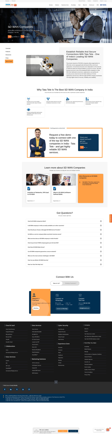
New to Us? (56, 283)
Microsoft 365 (8, 335)
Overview (8, 48)
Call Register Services (36, 363)
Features (8, 51)
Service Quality (87, 364)
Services (51, 4)
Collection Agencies (88, 357)
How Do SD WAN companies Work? (37, 221)
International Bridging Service (11, 350)
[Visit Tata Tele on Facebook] (4, 386)
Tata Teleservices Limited (89, 332)
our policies (49, 432)
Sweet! (63, 431)
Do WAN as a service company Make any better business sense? (44, 234)
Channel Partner (82, 0)
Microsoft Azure (9, 333)
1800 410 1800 (60, 304)
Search (101, 0)
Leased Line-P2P (35, 340)
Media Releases (88, 347)
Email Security (61, 328)
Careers (89, 0)
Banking (59, 358)
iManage (86, 350)
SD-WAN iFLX (34, 333)
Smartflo (7, 338)
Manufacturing (61, 363)
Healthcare (60, 353)
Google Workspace (9, 330)
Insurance (60, 348)
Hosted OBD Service (36, 367)
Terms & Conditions (88, 369)
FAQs (7, 57)
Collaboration (10, 345)
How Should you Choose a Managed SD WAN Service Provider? (44, 229)
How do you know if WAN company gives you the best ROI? (43, 242)
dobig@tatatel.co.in (84, 307)
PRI (6, 360)
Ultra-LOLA (34, 345)
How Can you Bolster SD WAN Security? (38, 260)
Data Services (36, 324)
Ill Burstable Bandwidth (36, 330)
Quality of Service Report (89, 367)
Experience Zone (65, 4)
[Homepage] (11, 5)
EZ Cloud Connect (35, 338)
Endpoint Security (61, 330)
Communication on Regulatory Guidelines (92, 352)
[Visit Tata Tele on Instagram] (29, 386)
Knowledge (73, 4)
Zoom (7, 348)
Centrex (7, 358)
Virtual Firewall (61, 335)
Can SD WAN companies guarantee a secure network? (42, 251)
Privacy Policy (87, 372)
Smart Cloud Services (10, 328)
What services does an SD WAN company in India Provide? (43, 238)
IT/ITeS (59, 360)
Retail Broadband (35, 350)
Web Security (60, 338)
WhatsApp (26, 36)
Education (60, 345)
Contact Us (95, 0)
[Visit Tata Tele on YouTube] (23, 386)
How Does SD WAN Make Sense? (36, 247)
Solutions (57, 4)
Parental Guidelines (88, 362)
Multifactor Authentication (63, 333)
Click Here (36, 307)
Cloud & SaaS (10, 324)
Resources (8, 54)
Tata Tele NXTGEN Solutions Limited (91, 337)
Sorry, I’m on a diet (73, 431)
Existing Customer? (70, 283)
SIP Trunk (8, 363)
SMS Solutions (35, 370)
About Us (85, 4)
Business (7, 0)
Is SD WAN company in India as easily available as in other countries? (46, 225)
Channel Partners (88, 355)
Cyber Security (62, 324)
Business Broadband (36, 347)
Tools (79, 4)
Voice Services (10, 355)
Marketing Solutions (38, 357)
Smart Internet (34, 328)
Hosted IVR (34, 365)
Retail (59, 350)
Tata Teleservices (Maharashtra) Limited (92, 335)
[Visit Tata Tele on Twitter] (16, 386)
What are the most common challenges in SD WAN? (41, 255)
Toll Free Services (35, 360)
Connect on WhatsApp (62, 308)
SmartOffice (8, 365)
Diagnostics (60, 355)
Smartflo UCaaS (9, 340)
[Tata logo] (103, 5)
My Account (91, 4)
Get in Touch (9, 61)
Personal (13, 0)
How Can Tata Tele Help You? (35, 264)
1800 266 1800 (86, 302)
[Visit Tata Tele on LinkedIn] (10, 386)
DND (98, 4)
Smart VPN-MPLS (35, 335)
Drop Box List (87, 360)
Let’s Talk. (83, 147)
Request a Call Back (13, 36)
